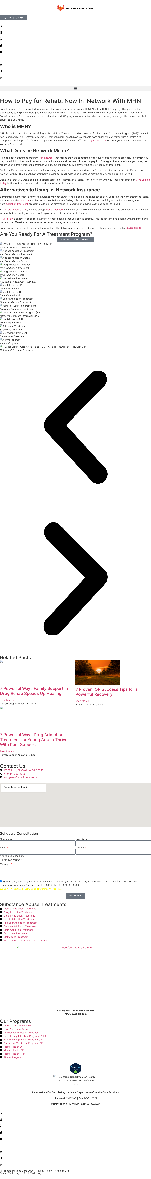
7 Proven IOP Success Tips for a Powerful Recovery (107, 692)
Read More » (7, 700)
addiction (23, 200)
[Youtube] (75, 51)
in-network (47, 157)
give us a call (98, 140)
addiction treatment (17, 203)
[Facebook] (75, 58)
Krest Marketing (32, 1173)
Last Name (82, 839)
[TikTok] (75, 45)
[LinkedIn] (75, 77)
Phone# (80, 847)
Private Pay (6, 218)
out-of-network (55, 209)
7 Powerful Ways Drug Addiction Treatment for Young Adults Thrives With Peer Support (35, 739)
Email (3, 847)
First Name (6, 839)
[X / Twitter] (75, 64)
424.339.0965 (134, 228)
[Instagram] (75, 26)
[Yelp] (75, 39)
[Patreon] (75, 71)
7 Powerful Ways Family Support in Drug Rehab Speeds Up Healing (34, 691)
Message (5, 864)
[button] (75, 88)
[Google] (75, 32)
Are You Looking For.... (13, 856)
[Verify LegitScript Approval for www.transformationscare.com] (75, 1069)
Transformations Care (15, 209)
